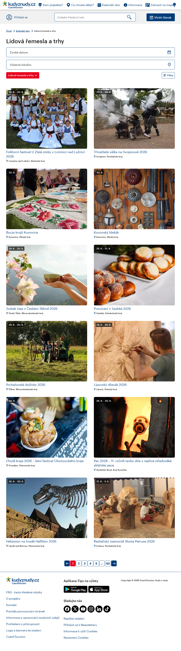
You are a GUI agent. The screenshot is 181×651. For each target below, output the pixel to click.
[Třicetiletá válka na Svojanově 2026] (134, 118)
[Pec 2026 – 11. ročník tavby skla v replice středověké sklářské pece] (134, 427)
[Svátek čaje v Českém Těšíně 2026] (46, 275)
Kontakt (11, 605)
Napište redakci (74, 618)
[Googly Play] (75, 589)
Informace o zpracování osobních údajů (33, 617)
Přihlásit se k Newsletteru (80, 624)
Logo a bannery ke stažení (23, 630)
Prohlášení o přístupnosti (23, 624)
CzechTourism (15, 636)
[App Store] (98, 589)
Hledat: (59, 14)
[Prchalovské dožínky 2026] (46, 351)
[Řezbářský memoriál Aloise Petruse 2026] (134, 508)
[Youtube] (83, 609)
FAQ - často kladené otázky (24, 592)
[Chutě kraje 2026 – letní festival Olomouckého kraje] (46, 427)
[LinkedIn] (99, 609)
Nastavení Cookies (76, 637)
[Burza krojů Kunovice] (46, 199)
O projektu (13, 598)
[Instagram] (91, 609)
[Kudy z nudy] (19, 5)
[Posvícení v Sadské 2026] (134, 275)
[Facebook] (67, 609)
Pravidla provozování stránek (25, 611)
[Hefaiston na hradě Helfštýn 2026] (46, 508)
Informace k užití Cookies (80, 631)
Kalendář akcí (23, 31)
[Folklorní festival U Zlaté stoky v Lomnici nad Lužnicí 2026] (46, 118)
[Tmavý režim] (176, 5)
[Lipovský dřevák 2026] (134, 351)
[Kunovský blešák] (134, 199)
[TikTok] (106, 609)
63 (108, 563)
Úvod (9, 31)
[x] (75, 609)
